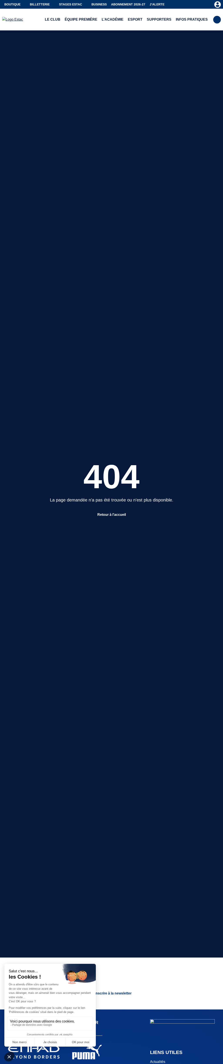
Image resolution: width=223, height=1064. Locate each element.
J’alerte (157, 4)
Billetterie (40, 4)
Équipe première (81, 19)
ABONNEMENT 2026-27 (128, 4)
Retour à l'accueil (111, 514)
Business (99, 4)
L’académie (112, 19)
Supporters (159, 19)
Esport (135, 19)
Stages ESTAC (70, 4)
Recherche (217, 19)
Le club (52, 19)
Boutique (12, 4)
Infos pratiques (192, 19)
